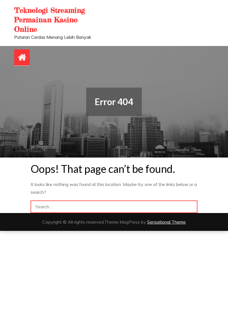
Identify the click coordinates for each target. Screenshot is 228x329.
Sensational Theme (166, 222)
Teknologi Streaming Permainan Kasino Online (49, 19)
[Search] (191, 206)
